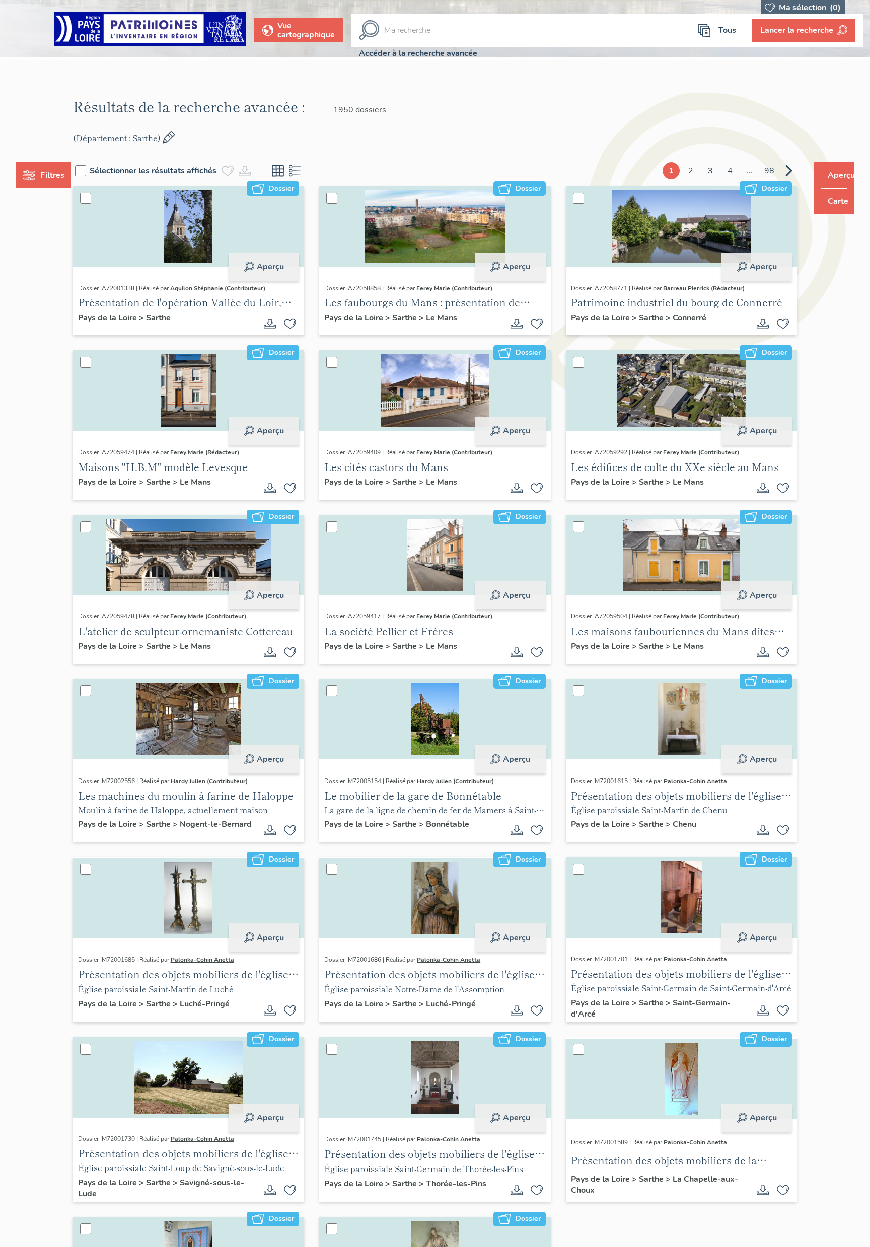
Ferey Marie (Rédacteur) (223, 452)
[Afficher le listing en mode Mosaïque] (297, 171)
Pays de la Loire (127, 317)
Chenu (678, 825)
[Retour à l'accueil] (150, 30)
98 (750, 170)
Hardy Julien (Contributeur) (227, 781)
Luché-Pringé (223, 1005)
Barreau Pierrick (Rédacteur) (697, 288)
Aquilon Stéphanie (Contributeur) (236, 288)
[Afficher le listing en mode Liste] (314, 171)
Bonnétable (454, 825)
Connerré (683, 317)
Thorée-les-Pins (462, 1185)
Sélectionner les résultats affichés (172, 170)
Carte (831, 201)
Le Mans (448, 317)
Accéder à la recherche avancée (418, 53)
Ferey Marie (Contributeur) (461, 288)
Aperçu (276, 266)
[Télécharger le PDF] (276, 323)
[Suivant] (769, 170)
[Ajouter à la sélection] (296, 323)
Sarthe (177, 317)
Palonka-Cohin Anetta (688, 781)
